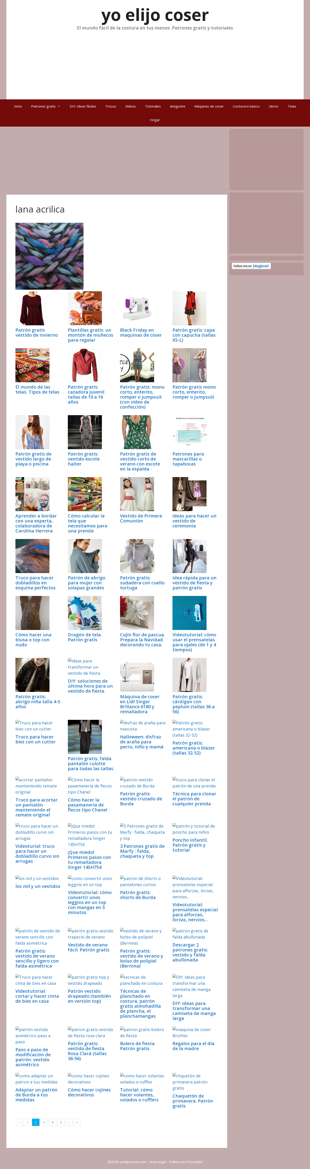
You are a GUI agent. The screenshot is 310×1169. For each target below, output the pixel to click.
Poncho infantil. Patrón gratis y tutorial (190, 845)
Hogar (155, 120)
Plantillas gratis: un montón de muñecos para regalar (90, 335)
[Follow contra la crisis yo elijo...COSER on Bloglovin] (251, 267)
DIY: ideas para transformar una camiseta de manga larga (194, 1010)
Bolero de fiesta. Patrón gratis (138, 1045)
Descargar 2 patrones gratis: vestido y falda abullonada (190, 952)
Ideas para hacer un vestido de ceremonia (194, 521)
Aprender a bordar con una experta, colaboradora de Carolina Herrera (36, 523)
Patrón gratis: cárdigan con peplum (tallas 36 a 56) (193, 704)
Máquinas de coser (209, 106)
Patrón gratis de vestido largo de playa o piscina (33, 459)
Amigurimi (177, 106)
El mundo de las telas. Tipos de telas (37, 389)
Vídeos (130, 106)
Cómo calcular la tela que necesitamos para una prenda (87, 523)
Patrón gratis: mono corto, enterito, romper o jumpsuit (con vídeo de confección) (142, 397)
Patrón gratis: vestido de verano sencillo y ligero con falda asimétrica (37, 958)
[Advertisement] (155, 63)
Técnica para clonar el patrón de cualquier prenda (194, 799)
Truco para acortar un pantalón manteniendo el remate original (36, 807)
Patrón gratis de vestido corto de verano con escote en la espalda (140, 461)
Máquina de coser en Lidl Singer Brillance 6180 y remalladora (140, 704)
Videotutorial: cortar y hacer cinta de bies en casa (37, 996)
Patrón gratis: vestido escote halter (84, 459)
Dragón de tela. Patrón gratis (85, 637)
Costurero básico (246, 106)
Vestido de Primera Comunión (141, 518)
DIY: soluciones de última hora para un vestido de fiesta (90, 686)
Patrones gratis (43, 106)
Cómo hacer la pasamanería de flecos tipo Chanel (87, 805)
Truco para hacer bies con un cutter (35, 739)
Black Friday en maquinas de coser (141, 332)
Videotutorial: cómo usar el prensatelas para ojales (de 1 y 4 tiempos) (194, 642)
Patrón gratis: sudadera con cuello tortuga (142, 583)
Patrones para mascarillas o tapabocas (188, 459)
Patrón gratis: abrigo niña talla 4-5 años (37, 702)
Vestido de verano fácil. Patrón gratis (88, 947)
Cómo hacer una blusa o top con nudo (33, 640)
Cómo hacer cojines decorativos (89, 1092)
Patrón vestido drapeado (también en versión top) (89, 996)
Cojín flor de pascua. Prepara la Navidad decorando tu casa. (142, 640)
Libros (273, 106)
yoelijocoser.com (132, 1161)
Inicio (18, 106)
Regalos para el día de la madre (193, 1045)
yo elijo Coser (155, 14)
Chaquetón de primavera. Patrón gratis (192, 1101)
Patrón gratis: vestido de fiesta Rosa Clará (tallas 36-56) (87, 1050)
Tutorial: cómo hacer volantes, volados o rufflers (139, 1095)
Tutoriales (153, 106)
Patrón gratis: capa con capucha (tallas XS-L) (194, 335)
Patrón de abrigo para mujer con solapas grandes (86, 583)
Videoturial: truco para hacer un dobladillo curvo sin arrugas (37, 853)
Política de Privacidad (185, 1161)
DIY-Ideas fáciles (83, 106)
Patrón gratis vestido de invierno (36, 332)
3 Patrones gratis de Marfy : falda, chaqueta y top (142, 851)
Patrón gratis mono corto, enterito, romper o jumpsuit (194, 392)
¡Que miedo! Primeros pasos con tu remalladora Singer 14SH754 (89, 859)
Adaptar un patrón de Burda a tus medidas (36, 1095)
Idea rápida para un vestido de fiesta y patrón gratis (194, 583)
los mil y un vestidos (37, 886)
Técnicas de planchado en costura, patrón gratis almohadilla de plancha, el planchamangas (140, 1003)
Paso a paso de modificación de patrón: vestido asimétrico (33, 1057)
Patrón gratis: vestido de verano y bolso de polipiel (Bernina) (141, 958)
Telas (292, 106)
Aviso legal (157, 1161)
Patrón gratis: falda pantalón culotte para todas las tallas (90, 763)
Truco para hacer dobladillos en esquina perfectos (35, 583)
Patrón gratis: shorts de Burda (138, 894)
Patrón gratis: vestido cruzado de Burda (141, 799)
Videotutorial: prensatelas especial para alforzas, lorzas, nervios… (195, 912)
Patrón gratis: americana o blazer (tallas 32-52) (193, 748)
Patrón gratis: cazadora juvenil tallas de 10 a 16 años (86, 394)
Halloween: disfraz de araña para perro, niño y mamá (141, 742)
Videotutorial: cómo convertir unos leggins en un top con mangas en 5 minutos (90, 902)
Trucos (110, 106)
